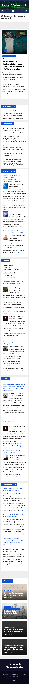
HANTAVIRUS (7, 606)
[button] (23, 11)
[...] (25, 201)
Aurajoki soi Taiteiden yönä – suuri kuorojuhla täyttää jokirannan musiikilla (13, 283)
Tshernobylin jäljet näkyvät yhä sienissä (13, 648)
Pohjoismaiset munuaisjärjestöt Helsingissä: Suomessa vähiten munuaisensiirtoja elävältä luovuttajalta (13, 64)
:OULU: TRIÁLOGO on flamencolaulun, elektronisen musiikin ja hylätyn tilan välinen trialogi (14, 342)
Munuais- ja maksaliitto (9, 56)
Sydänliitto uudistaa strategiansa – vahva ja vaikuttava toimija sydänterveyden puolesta (13, 130)
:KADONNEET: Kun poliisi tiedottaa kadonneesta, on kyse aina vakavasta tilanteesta (14, 207)
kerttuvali (7, 72)
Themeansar (15, 676)
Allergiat (7, 627)
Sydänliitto (7, 590)
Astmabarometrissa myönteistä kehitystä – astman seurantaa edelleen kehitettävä (12, 147)
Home (14, 680)
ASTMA (12, 627)
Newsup (25, 674)
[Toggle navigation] (13, 11)
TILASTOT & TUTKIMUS (19, 645)
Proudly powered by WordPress (10, 674)
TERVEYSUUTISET (8, 645)
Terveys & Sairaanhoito (14, 5)
